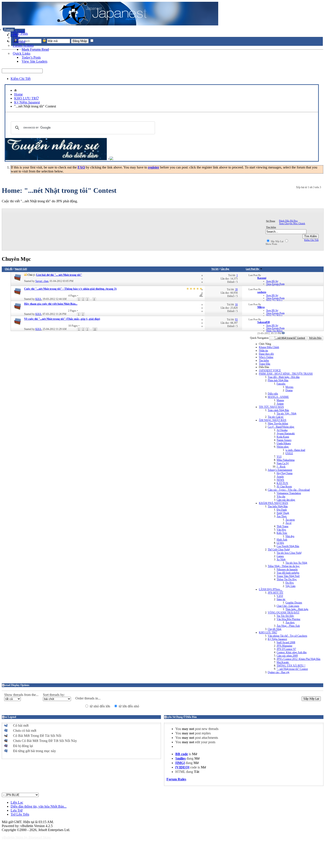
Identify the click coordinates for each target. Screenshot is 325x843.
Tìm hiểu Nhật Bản (278, 506)
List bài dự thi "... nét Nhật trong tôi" (59, 274)
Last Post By (252, 269)
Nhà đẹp (289, 536)
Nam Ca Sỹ (283, 463)
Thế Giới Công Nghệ (279, 549)
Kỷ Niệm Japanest (27, 102)
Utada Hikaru (284, 443)
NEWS (280, 479)
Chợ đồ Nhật (274, 629)
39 (236, 289)
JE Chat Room (284, 486)
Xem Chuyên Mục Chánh (292, 223)
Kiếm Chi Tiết (21, 78)
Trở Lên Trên (315, 338)
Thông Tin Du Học (287, 579)
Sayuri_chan (41, 281)
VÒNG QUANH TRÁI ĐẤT (283, 612)
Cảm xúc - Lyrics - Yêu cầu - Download (289, 489)
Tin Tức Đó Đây (285, 615)
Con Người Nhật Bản (288, 546)
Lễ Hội (280, 542)
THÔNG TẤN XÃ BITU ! (291, 665)
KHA (38, 299)
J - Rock (281, 466)
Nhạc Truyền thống (278, 423)
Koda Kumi (283, 436)
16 (236, 304)
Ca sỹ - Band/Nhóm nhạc (281, 426)
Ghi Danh (18, 31)
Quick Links (21, 53)
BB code (181, 754)
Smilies (180, 758)
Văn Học (281, 529)
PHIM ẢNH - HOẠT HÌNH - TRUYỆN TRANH (286, 373)
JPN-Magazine (284, 645)
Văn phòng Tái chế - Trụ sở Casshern (287, 635)
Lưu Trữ (17, 810)
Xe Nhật (281, 559)
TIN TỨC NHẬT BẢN (271, 406)
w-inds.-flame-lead (295, 450)
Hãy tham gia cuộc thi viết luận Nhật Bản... (50, 303)
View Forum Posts (275, 283)
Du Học (289, 582)
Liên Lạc (17, 802)
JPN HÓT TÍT (275, 592)
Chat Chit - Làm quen (288, 605)
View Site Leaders (34, 61)
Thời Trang (282, 526)
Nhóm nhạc (283, 446)
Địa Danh (282, 509)
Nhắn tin (263, 350)
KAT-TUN (282, 483)
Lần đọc (225, 269)
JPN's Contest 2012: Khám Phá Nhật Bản (298, 659)
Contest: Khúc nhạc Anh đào (292, 652)
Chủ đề (8, 269)
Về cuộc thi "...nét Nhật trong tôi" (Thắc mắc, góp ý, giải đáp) (62, 318)
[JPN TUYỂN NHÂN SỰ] (56, 159)
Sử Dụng (270, 221)
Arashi (280, 476)
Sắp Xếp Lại (276, 241)
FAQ (16, 37)
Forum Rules (176, 779)
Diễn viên (273, 393)
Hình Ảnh (282, 539)
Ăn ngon (290, 519)
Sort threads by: (54, 695)
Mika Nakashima (285, 460)
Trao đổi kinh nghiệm (288, 572)
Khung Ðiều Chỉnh (269, 347)
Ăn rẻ (288, 523)
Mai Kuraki (283, 662)
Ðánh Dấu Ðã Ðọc (288, 220)
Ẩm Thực (282, 516)
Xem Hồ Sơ (272, 281)
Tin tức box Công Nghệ (289, 552)
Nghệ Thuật (283, 513)
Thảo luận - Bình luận (296, 609)
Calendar (19, 41)
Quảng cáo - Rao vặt (278, 672)
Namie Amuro (284, 440)
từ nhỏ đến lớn (99, 706)
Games (280, 556)
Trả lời (214, 269)
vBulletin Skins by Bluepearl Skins (26, 837)
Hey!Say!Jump (284, 473)
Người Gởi (21, 269)
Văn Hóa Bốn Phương (288, 619)
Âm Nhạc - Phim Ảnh (288, 625)
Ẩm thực (290, 622)
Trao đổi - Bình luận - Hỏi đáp (284, 377)
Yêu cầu (281, 496)
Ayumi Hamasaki (286, 433)
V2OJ (280, 596)
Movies (289, 387)
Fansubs (281, 383)
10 (95, 329)
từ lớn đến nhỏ (128, 706)
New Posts (20, 33)
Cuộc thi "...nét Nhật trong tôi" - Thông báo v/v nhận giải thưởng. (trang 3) (70, 288)
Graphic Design (293, 602)
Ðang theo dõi (266, 353)
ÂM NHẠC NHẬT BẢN (272, 420)
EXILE (289, 453)
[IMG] (180, 763)
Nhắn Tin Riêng (274, 300)
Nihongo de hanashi (287, 569)
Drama (288, 390)
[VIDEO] (182, 767)
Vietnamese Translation (289, 493)
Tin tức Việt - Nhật (286, 413)
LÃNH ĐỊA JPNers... (270, 589)
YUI (279, 456)
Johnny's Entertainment (280, 469)
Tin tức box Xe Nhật (296, 562)
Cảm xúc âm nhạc (286, 499)
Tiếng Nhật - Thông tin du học (284, 566)
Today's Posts (31, 57)
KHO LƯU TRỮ (26, 98)
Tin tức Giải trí (275, 416)
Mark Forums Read (35, 49)
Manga (280, 400)
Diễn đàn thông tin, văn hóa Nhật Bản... (39, 806)
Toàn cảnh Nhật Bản (278, 410)
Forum (8, 29)
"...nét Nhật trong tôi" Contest (292, 669)
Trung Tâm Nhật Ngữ (288, 576)
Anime (280, 403)
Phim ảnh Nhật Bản (278, 380)
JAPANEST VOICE (270, 370)
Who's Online (266, 357)
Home (18, 94)
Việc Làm (290, 586)
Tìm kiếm (271, 227)
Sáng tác (281, 599)
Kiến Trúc (282, 533)
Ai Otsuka (282, 430)
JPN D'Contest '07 (286, 649)
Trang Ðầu (264, 363)
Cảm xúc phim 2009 (287, 655)
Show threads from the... (21, 695)
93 (236, 319)
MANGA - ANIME (278, 397)
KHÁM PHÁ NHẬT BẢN (273, 503)
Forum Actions (23, 45)
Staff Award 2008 (286, 642)
